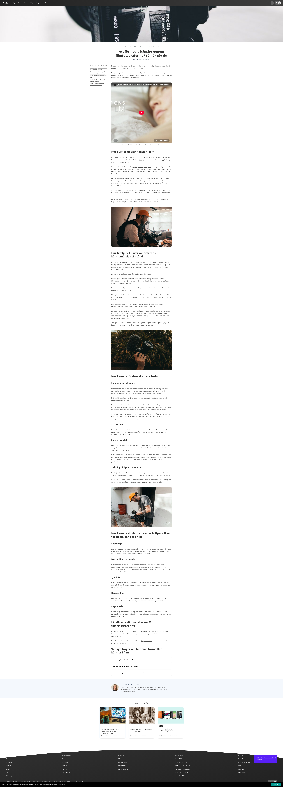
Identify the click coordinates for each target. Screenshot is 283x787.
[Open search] (272, 3)
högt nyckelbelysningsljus (142, 167)
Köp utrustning (17, 2)
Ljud (7, 772)
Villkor (22, 781)
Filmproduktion (134, 46)
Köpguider (39, 2)
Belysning (9, 776)
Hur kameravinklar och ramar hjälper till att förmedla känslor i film (98, 75)
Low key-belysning (147, 169)
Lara (126, 46)
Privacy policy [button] (61, 784)
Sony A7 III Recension (181, 772)
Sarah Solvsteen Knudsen (130, 685)
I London (64, 769)
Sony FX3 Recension (181, 762)
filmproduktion (146, 641)
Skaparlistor (241, 769)
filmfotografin (116, 636)
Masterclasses (242, 772)
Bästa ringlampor (123, 769)
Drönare (8, 766)
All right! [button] (275, 784)
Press (38, 781)
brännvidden (156, 445)
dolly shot (127, 450)
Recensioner (48, 2)
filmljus (141, 160)
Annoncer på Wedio (64, 781)
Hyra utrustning (28, 2)
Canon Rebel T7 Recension (183, 776)
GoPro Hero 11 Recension (182, 769)
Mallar (239, 766)
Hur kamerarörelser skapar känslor (99, 71)
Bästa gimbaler (122, 766)
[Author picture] (115, 687)
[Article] (113, 715)
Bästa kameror (122, 759)
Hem (122, 46)
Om (34, 781)
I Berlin (64, 776)
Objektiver (9, 762)
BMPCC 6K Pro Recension (182, 766)
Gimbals (8, 769)
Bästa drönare (122, 762)
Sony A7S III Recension (181, 759)
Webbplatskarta (46, 781)
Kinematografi (144, 46)
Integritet (28, 781)
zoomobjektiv (143, 445)
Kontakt (55, 781)
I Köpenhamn (66, 772)
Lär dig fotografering (244, 762)
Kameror (8, 759)
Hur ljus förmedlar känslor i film (99, 66)
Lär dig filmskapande (244, 759)
